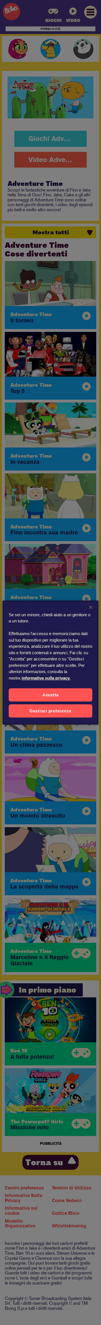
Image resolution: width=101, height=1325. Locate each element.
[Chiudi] (90, 607)
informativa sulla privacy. (46, 678)
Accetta (50, 694)
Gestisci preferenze (50, 710)
